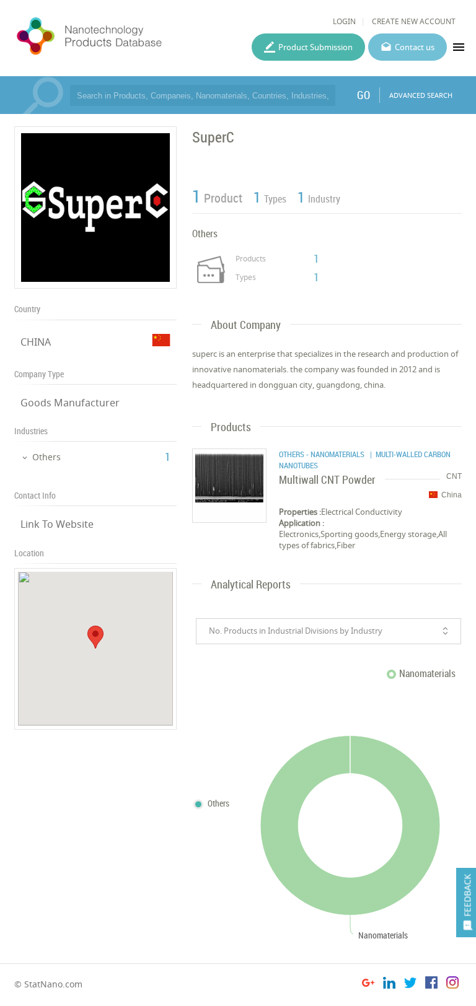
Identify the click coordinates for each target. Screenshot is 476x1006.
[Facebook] (431, 984)
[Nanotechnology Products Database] (121, 36)
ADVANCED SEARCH (420, 95)
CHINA (35, 342)
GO (363, 94)
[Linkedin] (389, 984)
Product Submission (315, 47)
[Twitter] (410, 984)
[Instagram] (452, 984)
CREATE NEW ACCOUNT (414, 21)
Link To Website (57, 524)
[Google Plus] (368, 984)
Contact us (414, 47)
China (451, 495)
